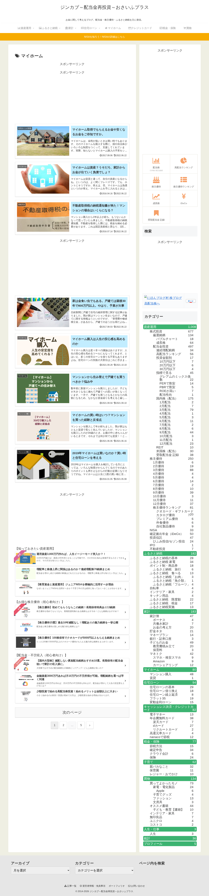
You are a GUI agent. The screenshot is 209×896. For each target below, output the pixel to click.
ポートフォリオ (117, 886)
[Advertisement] (72, 98)
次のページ (72, 712)
